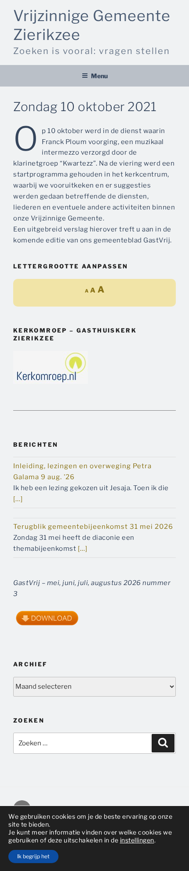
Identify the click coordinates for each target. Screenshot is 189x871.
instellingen (137, 840)
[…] (18, 499)
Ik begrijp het (33, 856)
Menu (99, 76)
